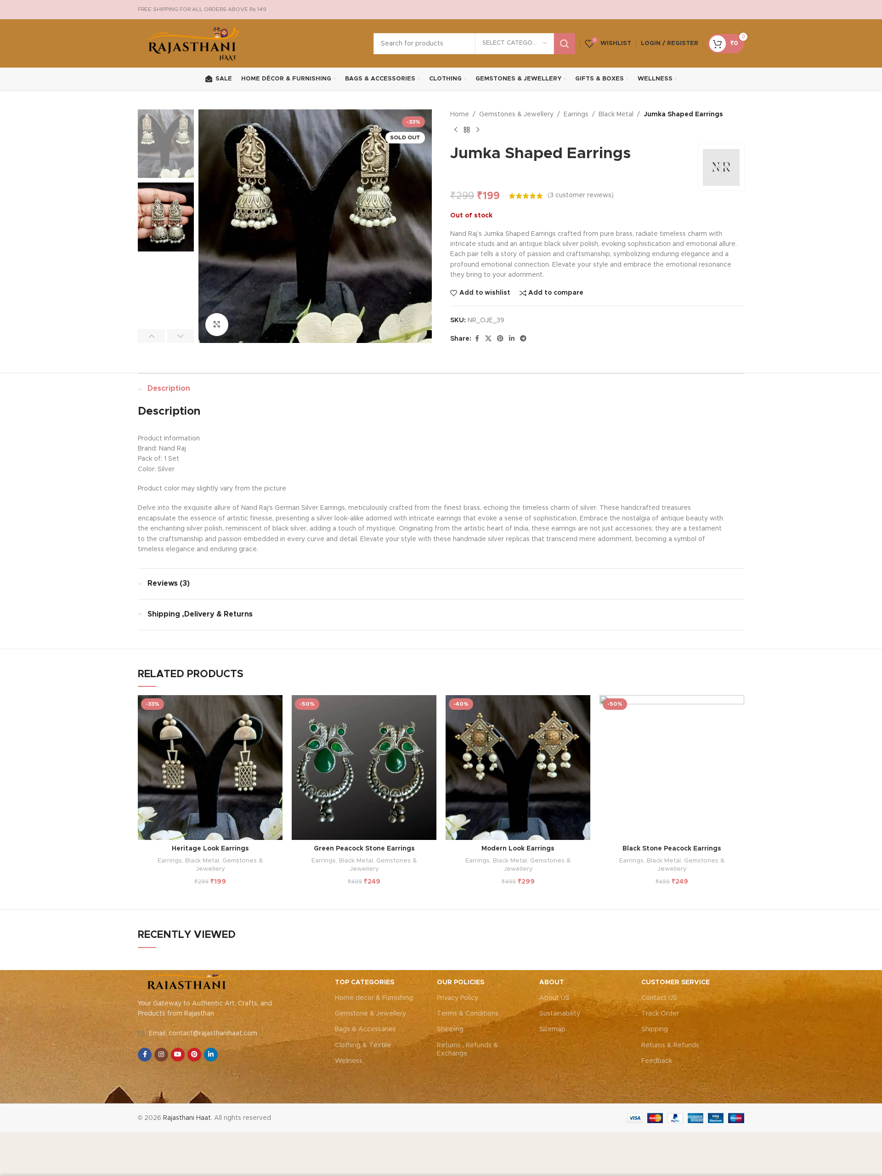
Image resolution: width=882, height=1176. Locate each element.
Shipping (450, 1029)
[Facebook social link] (476, 338)
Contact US (659, 998)
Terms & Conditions (467, 1013)
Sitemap (552, 1029)
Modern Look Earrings (517, 848)
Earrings (576, 114)
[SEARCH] (564, 43)
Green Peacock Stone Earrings (364, 848)
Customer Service (675, 982)
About (551, 982)
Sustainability (559, 1013)
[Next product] (477, 129)
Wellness (348, 1061)
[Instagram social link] (161, 1055)
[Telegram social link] (523, 338)
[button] (151, 336)
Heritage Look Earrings (210, 848)
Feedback (656, 1061)
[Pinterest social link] (500, 338)
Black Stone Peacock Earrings (671, 848)
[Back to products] (466, 129)
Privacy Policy (457, 998)
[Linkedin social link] (511, 338)
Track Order (660, 1013)
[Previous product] (455, 129)
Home (459, 114)
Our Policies (460, 982)
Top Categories (364, 982)
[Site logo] (194, 43)
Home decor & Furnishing (374, 998)
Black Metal (616, 114)
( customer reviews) (581, 196)
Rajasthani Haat (187, 1118)
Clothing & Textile (363, 1045)
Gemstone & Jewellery (370, 1013)
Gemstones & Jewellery (516, 114)
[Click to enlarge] (216, 324)
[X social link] (488, 338)
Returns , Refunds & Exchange (467, 1049)
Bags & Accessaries (365, 1029)
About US (554, 998)
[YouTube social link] (178, 1055)
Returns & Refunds (670, 1045)
